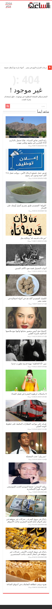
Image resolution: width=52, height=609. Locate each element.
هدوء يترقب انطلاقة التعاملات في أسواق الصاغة (26, 584)
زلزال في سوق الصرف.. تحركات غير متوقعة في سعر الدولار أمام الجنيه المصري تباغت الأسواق (26, 520)
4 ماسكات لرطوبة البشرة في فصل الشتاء (28, 394)
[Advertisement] (26, 37)
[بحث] (7, 106)
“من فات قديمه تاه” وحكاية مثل (33, 238)
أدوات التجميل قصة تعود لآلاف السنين (30, 268)
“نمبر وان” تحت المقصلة (36, 456)
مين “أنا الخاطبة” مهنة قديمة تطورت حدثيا (28, 363)
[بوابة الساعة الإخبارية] (26, 5)
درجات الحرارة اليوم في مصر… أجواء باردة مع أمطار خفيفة (25, 68)
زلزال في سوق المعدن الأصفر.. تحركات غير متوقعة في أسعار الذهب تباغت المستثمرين (28, 553)
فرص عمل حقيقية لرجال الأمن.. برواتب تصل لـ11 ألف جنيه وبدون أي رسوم (26, 174)
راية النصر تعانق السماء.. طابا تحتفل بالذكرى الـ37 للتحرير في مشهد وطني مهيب (27, 141)
